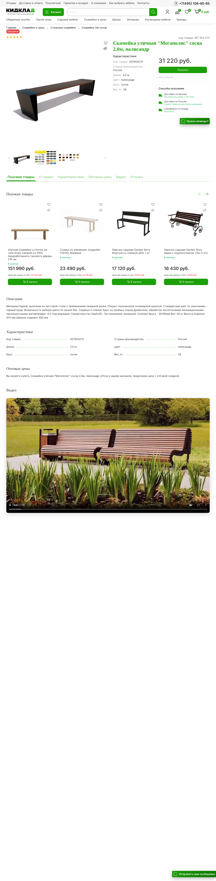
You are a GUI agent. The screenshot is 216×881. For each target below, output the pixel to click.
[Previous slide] (11, 91)
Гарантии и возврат (76, 3)
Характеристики (71, 177)
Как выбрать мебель (122, 3)
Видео (121, 177)
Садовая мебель (67, 19)
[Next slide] (103, 91)
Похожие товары (21, 177)
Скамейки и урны (95, 19)
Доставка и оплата (31, 3)
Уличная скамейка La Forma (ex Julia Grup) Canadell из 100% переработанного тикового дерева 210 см (30, 254)
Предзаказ (182, 69)
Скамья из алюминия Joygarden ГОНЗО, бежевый (80, 251)
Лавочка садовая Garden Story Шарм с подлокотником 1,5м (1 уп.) (186, 251)
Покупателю (53, 3)
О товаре (46, 177)
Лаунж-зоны (43, 19)
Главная (11, 27)
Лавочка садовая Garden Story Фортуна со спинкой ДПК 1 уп (131, 251)
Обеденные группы (18, 19)
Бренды (181, 19)
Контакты (143, 3)
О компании (98, 3)
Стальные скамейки (63, 27)
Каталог (56, 12)
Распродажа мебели (157, 19)
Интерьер (133, 19)
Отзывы (11, 3)
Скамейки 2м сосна (94, 27)
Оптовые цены (100, 177)
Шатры (116, 19)
